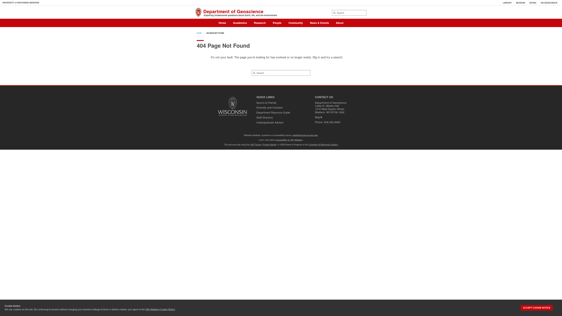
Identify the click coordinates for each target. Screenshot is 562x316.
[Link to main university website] (232, 116)
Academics (240, 23)
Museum (520, 3)
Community (295, 23)
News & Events (319, 23)
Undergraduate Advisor (269, 122)
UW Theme (255, 144)
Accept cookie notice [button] (536, 308)
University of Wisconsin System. (323, 144)
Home (222, 23)
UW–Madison (20, 2)
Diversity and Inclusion (269, 107)
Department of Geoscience (233, 11)
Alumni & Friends (266, 102)
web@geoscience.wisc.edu (305, 135)
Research (260, 23)
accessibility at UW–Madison (289, 139)
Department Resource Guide (273, 112)
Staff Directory (264, 117)
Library (507, 3)
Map (317, 117)
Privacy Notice (269, 144)
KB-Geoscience (549, 3)
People (277, 23)
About (339, 23)
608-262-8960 (332, 122)
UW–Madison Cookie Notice (160, 309)
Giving (532, 3)
